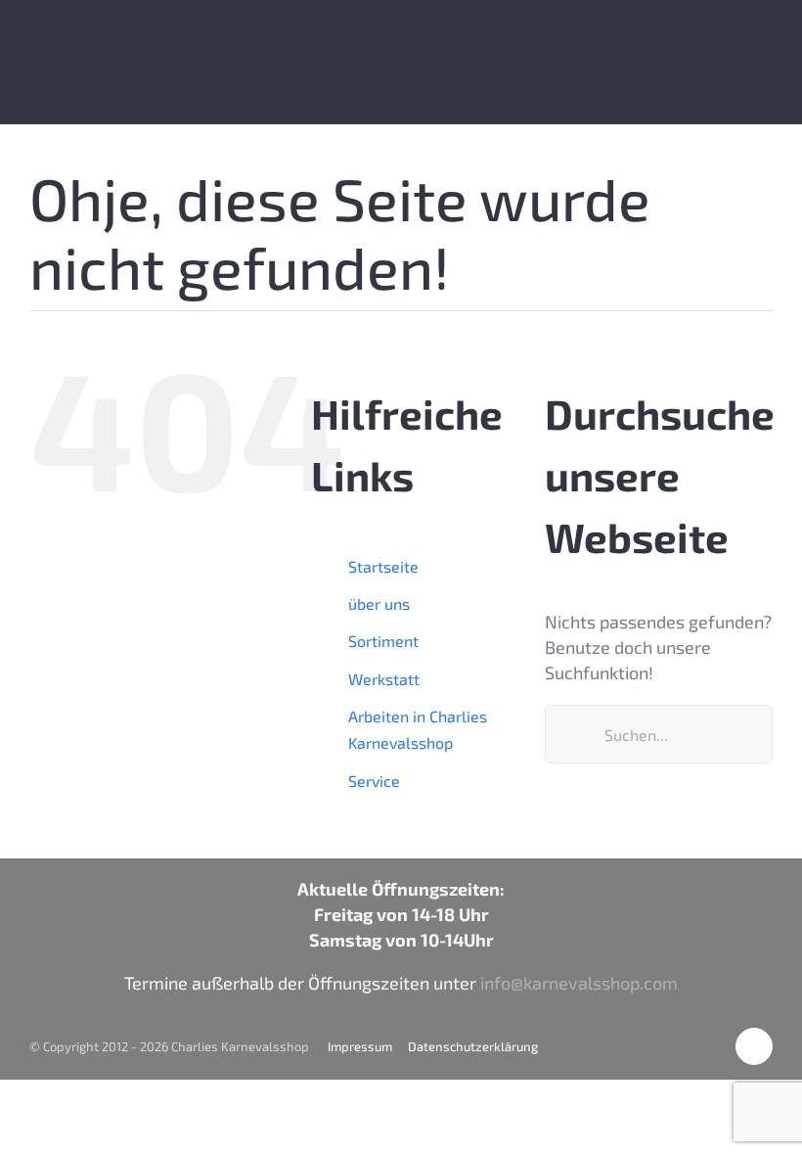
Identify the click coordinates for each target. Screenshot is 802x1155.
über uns (379, 603)
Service (374, 780)
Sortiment (383, 640)
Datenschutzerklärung (473, 1046)
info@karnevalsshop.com (579, 982)
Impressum (360, 1046)
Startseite (383, 566)
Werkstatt (384, 679)
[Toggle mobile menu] (765, 44)
